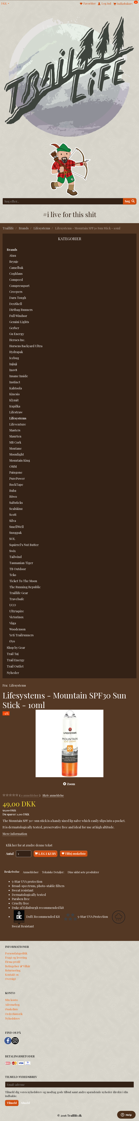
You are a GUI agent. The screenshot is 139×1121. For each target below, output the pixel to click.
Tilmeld (12, 1103)
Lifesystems (17, 685)
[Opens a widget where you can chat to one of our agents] (126, 1115)
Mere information (15, 834)
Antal (10, 854)
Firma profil (12, 962)
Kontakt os (11, 974)
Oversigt (10, 979)
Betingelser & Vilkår (17, 966)
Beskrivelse (11, 871)
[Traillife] (69, 76)
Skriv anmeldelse (53, 795)
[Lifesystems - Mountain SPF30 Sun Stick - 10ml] (69, 743)
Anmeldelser (31, 872)
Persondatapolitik (16, 953)
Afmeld (25, 1103)
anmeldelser (30, 795)
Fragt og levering (16, 957)
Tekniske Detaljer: (53, 872)
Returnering (13, 970)
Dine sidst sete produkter (83, 872)
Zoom (71, 784)
